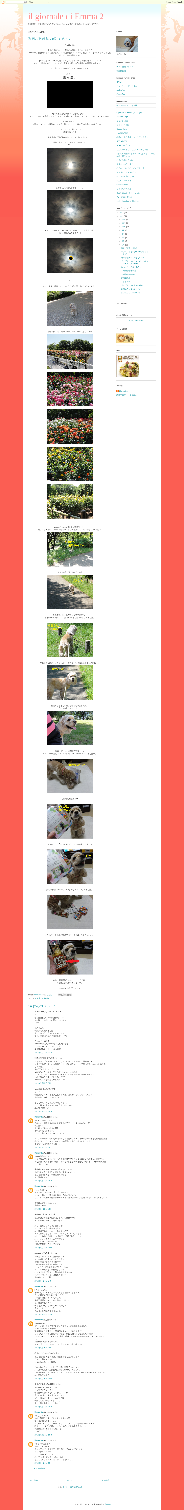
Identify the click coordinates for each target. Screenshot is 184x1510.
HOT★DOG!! (122, 141)
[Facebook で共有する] (67, 994)
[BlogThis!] (62, 994)
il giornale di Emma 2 (66, 16)
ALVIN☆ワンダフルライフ (127, 172)
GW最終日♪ (126, 278)
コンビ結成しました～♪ (131, 248)
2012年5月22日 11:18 (43, 1052)
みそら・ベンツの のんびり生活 (130, 168)
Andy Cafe (120, 90)
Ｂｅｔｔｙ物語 (123, 125)
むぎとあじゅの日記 (124, 160)
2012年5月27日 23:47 (43, 1463)
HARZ (118, 82)
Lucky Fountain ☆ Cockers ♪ (128, 201)
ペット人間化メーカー (136, 320)
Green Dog (120, 94)
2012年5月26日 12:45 (43, 1378)
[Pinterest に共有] (70, 994)
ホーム (70, 1480)
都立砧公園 (121, 71)
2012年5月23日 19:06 (43, 1248)
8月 (123, 234)
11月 (124, 223)
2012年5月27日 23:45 (43, 1435)
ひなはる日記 (122, 133)
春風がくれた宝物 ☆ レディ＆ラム (132, 137)
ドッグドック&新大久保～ (132, 285)
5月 (123, 245)
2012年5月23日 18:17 (43, 1209)
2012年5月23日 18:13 (43, 1147)
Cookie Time (121, 129)
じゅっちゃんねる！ (124, 189)
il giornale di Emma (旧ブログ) (129, 113)
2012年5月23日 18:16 (43, 1181)
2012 (121, 216)
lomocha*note (122, 184)
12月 (124, 219)
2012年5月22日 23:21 (43, 1083)
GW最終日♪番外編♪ (129, 271)
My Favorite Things (124, 197)
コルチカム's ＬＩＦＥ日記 (128, 193)
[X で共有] (65, 994)
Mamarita (38, 1117)
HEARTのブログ (123, 145)
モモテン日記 (122, 121)
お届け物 (45, 998)
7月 (123, 238)
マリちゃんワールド (124, 164)
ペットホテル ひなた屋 (126, 105)
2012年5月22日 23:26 (43, 1111)
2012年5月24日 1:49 (42, 1281)
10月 (124, 227)
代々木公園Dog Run (124, 67)
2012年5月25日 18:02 (43, 1348)
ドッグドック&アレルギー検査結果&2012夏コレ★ (134, 262)
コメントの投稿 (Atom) (72, 1487)
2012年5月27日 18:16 (43, 1407)
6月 (123, 241)
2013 (121, 213)
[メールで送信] (59, 994)
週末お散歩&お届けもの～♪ (132, 258)
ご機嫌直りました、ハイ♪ (132, 289)
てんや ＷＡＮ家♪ (124, 180)
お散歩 (37, 998)
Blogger (108, 1504)
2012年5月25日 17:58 (43, 1314)
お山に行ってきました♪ (131, 267)
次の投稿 (34, 1480)
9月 (123, 230)
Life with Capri (122, 117)
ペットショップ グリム (126, 86)
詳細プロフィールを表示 (126, 395)
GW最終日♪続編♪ (128, 274)
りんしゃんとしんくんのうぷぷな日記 (132, 149)
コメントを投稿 (38, 1468)
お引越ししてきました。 (131, 292)
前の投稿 (105, 1480)
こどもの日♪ (126, 282)
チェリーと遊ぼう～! (125, 176)
